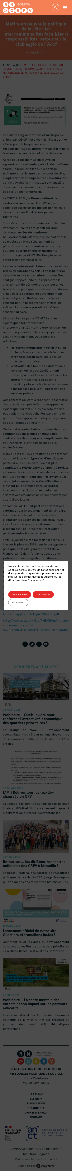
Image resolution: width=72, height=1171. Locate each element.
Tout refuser (43, 594)
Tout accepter (19, 594)
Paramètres (18, 602)
